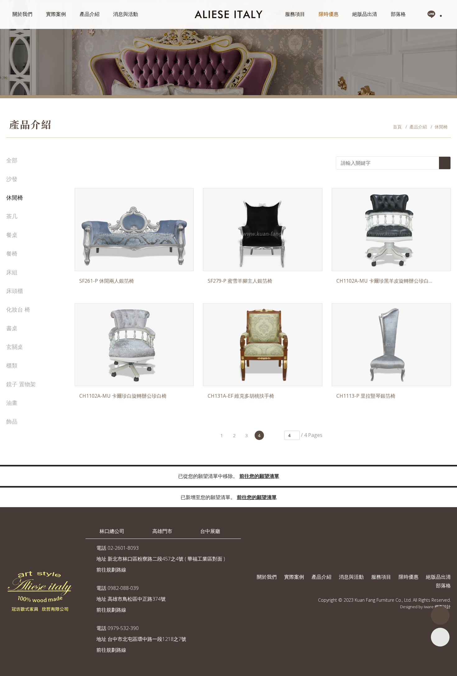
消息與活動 (125, 14)
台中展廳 (210, 531)
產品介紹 (89, 14)
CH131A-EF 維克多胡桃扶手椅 (241, 395)
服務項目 (295, 14)
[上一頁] (209, 435)
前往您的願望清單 (259, 476)
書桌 (11, 328)
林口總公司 (111, 531)
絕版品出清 (364, 14)
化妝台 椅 (18, 309)
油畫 (11, 402)
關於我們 (22, 14)
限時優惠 (329, 14)
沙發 (11, 179)
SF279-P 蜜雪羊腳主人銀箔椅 (240, 280)
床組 (11, 272)
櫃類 (11, 365)
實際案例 (56, 14)
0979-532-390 (123, 628)
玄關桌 (14, 346)
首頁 (397, 127)
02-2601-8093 (123, 547)
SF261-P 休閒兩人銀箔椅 (106, 280)
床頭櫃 (14, 290)
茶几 (11, 216)
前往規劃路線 (111, 569)
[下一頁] (271, 435)
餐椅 (11, 253)
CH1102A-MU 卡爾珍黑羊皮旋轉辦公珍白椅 (384, 280)
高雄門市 (162, 531)
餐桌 (11, 234)
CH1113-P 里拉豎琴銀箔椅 (365, 395)
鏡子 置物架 (21, 384)
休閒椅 (14, 197)
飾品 (11, 421)
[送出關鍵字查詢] (444, 163)
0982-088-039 (123, 588)
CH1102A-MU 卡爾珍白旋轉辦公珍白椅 (123, 395)
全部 (11, 160)
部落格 (398, 14)
